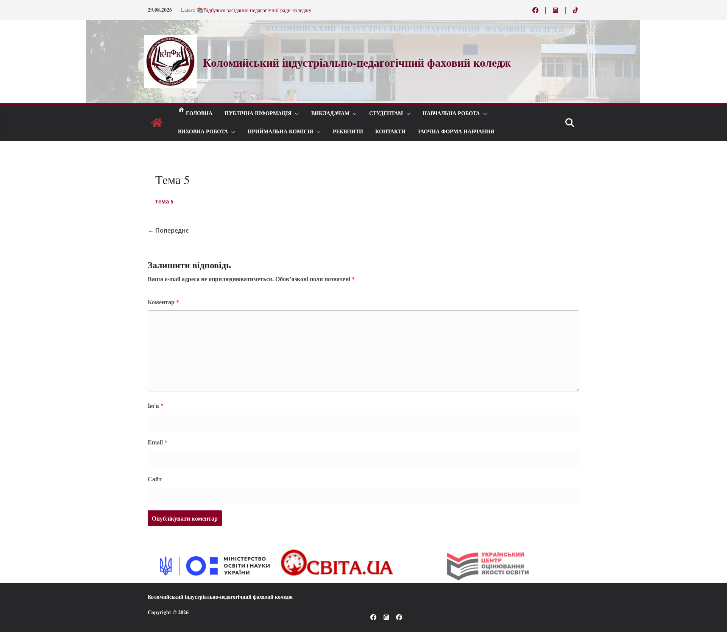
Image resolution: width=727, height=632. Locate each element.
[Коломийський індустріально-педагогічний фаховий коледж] (157, 123)
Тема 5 (164, 201)
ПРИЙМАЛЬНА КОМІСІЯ (280, 132)
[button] (295, 113)
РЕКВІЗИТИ (348, 132)
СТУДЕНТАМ (386, 113)
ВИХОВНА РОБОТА (203, 132)
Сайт (155, 478)
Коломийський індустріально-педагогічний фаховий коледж (220, 597)
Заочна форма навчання (456, 132)
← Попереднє (168, 230)
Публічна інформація (258, 113)
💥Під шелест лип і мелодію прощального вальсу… (256, 8)
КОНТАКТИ (390, 132)
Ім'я (156, 405)
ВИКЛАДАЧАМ (330, 113)
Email (157, 442)
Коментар (163, 301)
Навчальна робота (451, 113)
